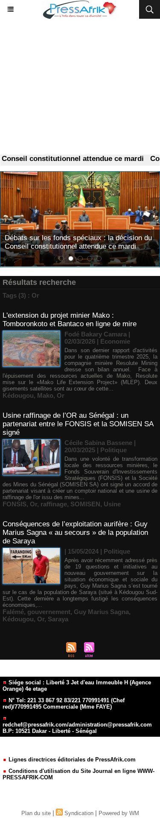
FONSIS (14, 504)
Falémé (13, 611)
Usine (112, 504)
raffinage (54, 504)
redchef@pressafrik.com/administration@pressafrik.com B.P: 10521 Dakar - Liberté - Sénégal (77, 727)
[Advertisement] (80, 87)
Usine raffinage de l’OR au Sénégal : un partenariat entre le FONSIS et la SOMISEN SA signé (78, 424)
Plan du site (36, 813)
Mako (45, 395)
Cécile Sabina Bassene (98, 442)
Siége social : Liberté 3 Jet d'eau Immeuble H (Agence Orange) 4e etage (77, 685)
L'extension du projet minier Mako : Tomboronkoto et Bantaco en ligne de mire (70, 319)
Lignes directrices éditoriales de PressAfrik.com (71, 759)
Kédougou (18, 395)
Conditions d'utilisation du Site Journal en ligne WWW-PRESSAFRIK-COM (78, 774)
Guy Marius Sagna (101, 611)
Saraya (58, 619)
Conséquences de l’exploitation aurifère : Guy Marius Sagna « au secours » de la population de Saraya (75, 532)
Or (60, 395)
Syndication (78, 813)
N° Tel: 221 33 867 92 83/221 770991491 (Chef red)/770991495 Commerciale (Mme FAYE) (64, 703)
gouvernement (48, 611)
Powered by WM (119, 813)
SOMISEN (85, 504)
